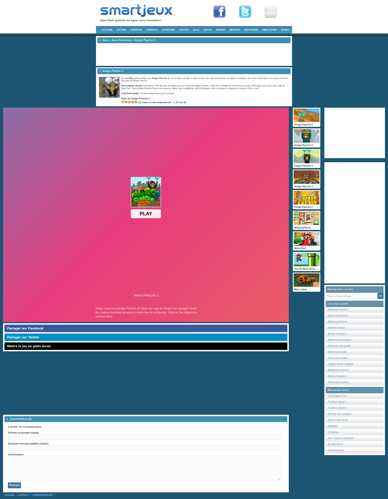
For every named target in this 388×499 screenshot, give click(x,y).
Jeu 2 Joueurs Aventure (341, 438)
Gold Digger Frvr (337, 395)
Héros (207, 29)
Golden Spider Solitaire (340, 364)
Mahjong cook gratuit (339, 345)
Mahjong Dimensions (339, 339)
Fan (219, 11)
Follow (245, 11)
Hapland (332, 426)
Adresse (136, 29)
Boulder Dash (335, 444)
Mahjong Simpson (338, 315)
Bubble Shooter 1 (337, 333)
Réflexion (251, 29)
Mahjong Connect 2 (338, 370)
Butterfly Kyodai (336, 327)
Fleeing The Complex (339, 414)
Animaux (152, 29)
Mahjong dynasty (337, 352)
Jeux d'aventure (121, 40)
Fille (196, 29)
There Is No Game (338, 420)
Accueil (107, 29)
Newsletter (270, 11)
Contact (23, 495)
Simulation (269, 29)
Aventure (168, 29)
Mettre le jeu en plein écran (29, 346)
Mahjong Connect (337, 309)
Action (121, 29)
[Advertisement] (194, 54)
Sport (285, 29)
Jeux (105, 40)
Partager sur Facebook (25, 328)
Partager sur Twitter (23, 337)
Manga (221, 29)
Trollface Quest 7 (337, 401)
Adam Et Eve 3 (336, 450)
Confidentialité (42, 495)
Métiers (235, 29)
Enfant (184, 29)
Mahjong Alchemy (337, 321)
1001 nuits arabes (338, 358)
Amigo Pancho (140, 80)
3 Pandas (333, 432)
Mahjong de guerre (338, 382)
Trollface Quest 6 (337, 407)
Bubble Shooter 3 (337, 376)
